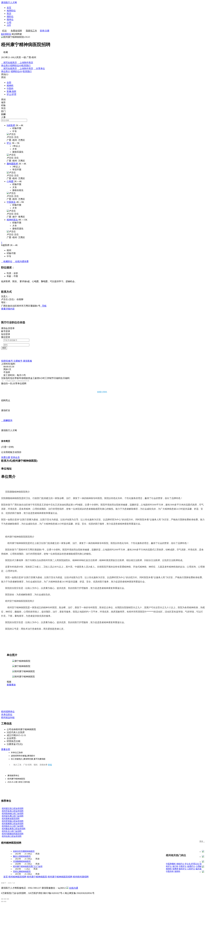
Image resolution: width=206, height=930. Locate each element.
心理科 (199, 866)
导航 (43, 306)
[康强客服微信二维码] (67, 888)
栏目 (4, 30)
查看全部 (5, 749)
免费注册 (5, 457)
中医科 (10, 88)
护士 (9, 143)
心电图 (10, 181)
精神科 (10, 85)
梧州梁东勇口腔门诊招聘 (12, 816)
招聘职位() (16, 65)
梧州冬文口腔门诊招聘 (11, 831)
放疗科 (175, 866)
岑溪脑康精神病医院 (22, 861)
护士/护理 (11, 94)
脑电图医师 (12, 163)
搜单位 (10, 19)
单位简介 (5, 65)
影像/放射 (11, 91)
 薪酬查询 (6, 420)
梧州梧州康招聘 (81, 877)
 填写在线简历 (9, 62)
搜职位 (10, 16)
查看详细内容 (8, 309)
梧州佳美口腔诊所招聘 (11, 836)
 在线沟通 (21, 261)
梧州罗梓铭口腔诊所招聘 (12, 821)
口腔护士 (191, 869)
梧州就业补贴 (8, 717)
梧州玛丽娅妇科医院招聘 (12, 834)
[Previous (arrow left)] (2, 901)
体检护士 (180, 864)
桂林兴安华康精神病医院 (24, 851)
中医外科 (170, 871)
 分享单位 (39, 68)
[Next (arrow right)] (5, 901)
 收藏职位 (6, 261)
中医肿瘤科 (171, 864)
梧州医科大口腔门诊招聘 (12, 826)
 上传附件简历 (25, 62)
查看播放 (11, 685)
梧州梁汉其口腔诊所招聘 (12, 808)
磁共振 (199, 869)
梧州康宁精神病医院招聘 (60, 877)
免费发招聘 (16, 30)
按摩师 (175, 869)
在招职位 (6, 34)
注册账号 (17, 361)
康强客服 (27, 361)
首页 (9, 7)
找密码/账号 (7, 361)
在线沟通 (73, 888)
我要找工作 (31, 30)
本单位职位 (6, 714)
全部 (9, 82)
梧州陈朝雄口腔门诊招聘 (12, 813)
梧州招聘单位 (8, 711)
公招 (9, 22)
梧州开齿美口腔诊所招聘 (12, 811)
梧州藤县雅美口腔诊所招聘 (13, 829)
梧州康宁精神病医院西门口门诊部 (27, 866)
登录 (4, 348)
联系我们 (26, 65)
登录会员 (15, 457)
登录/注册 (44, 30)
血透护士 (191, 866)
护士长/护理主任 (192, 864)
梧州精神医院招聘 (17, 877)
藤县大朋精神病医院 (22, 856)
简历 (9, 13)
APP (9, 25)
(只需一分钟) (7, 447)
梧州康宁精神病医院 (37, 877)
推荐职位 (11, 10)
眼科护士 (183, 869)
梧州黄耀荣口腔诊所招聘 (12, 824)
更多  (202, 841)
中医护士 (183, 866)
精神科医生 (12, 220)
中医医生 (11, 202)
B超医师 (11, 125)
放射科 (177, 871)
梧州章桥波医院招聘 (10, 819)
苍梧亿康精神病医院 (22, 871)
